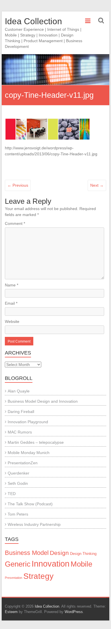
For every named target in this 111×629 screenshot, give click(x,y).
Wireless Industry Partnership (34, 524)
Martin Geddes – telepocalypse (36, 442)
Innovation (50, 563)
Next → (97, 185)
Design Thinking (83, 554)
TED (12, 493)
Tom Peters (18, 514)
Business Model (27, 552)
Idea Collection (33, 21)
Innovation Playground (28, 422)
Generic (17, 564)
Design (59, 552)
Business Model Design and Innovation (43, 401)
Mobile (81, 564)
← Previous (17, 185)
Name (11, 285)
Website (12, 321)
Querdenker (18, 473)
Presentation (13, 577)
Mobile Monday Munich (29, 452)
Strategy (38, 576)
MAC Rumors (20, 432)
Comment (15, 223)
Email (11, 303)
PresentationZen (23, 463)
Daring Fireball (21, 411)
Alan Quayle (19, 391)
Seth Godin (18, 483)
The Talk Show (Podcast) (30, 504)
